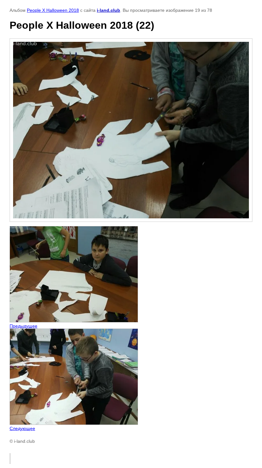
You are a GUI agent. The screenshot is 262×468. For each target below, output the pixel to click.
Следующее (22, 428)
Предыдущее (23, 325)
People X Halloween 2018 (53, 10)
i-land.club (108, 10)
